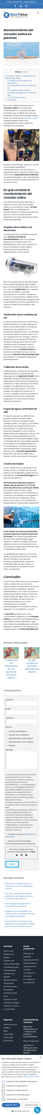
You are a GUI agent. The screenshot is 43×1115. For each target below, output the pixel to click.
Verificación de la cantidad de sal (21, 86)
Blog (5, 1031)
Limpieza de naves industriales (12, 962)
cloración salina (31, 118)
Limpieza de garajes (9, 975)
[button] (21, 1111)
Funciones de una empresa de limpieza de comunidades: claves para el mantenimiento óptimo (20, 923)
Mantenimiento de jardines (10, 988)
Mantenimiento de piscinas (10, 981)
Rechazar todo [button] (31, 1105)
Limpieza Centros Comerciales (11, 1007)
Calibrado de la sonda (18, 90)
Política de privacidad (8, 1039)
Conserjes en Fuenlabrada (29, 981)
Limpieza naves (10, 999)
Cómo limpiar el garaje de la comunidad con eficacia (17, 904)
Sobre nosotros (10, 1024)
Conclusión (10, 100)
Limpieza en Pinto (31, 960)
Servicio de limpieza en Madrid (9, 954)
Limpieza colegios (11, 1002)
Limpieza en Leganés (28, 955)
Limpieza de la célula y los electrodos (19, 82)
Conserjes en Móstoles (29, 974)
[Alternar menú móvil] (38, 12)
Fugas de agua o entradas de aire (21, 93)
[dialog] (21, 1085)
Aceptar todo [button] (11, 1105)
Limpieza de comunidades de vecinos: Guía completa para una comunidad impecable (20, 913)
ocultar (24, 72)
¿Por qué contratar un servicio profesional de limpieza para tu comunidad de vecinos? (19, 896)
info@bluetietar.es (30, 2)
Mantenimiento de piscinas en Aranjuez (30, 966)
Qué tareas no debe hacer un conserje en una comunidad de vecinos (19, 886)
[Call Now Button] (37, 1110)
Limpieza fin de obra (10, 994)
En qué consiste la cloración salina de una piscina (32, 666)
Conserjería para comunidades (11, 969)
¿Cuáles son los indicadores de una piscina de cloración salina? (11, 669)
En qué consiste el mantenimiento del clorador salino (20, 77)
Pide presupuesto (31, 1041)
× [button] (40, 1057)
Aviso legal (8, 1034)
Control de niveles (16, 97)
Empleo (7, 1027)
